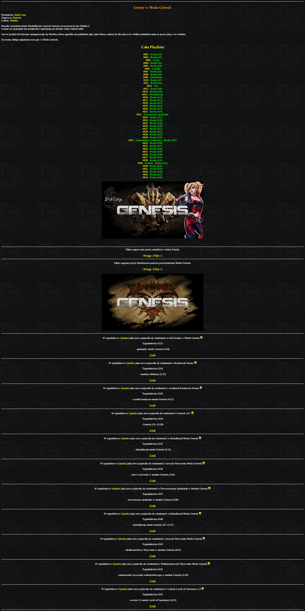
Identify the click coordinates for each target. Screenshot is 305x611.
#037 (145, 157)
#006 (147, 68)
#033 (145, 146)
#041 (145, 168)
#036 (145, 154)
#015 (144, 94)
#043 (145, 174)
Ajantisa (124, 338)
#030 (145, 137)
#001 (145, 54)
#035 (145, 151)
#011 (145, 83)
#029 (145, 134)
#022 (139, 114)
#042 (145, 171)
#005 (145, 65)
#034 (145, 148)
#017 (145, 100)
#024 (145, 120)
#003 (148, 60)
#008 (145, 74)
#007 (145, 71)
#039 (140, 163)
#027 (145, 128)
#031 (131, 140)
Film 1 (157, 255)
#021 (145, 111)
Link (152, 355)
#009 (145, 77)
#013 (145, 88)
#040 (145, 166)
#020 (145, 108)
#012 (149, 86)
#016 (145, 97)
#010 (145, 80)
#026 (145, 126)
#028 (145, 131)
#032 (145, 143)
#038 (145, 160)
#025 (145, 123)
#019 (145, 106)
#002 (145, 57)
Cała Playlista (152, 47)
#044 (145, 177)
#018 (145, 103)
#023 (145, 117)
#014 (145, 91)
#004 (145, 63)
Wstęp (147, 255)
